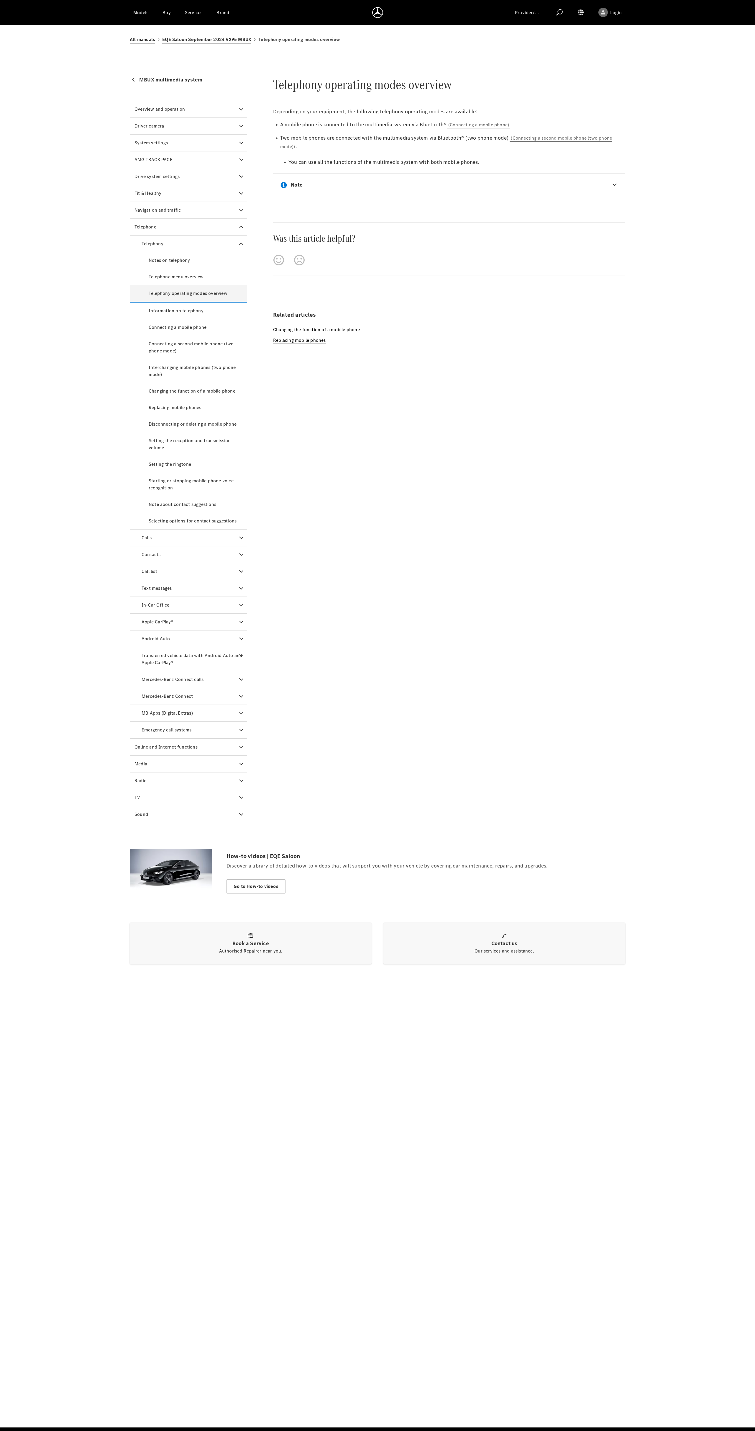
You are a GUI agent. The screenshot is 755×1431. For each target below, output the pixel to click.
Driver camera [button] (149, 126)
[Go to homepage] (377, 12)
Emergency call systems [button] (166, 730)
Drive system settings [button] (157, 176)
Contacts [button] (151, 554)
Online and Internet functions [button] (166, 747)
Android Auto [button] (156, 639)
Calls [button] (147, 538)
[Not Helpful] (299, 260)
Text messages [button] (157, 588)
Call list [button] (149, 571)
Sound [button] (141, 814)
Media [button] (140, 764)
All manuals (142, 39)
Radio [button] (140, 780)
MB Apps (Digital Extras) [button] (167, 713)
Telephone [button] (145, 227)
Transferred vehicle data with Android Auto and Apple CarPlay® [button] (192, 659)
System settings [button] (151, 143)
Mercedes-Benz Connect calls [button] (172, 679)
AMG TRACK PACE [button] (153, 159)
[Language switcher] (580, 12)
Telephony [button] (152, 244)
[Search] (559, 12)
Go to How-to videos (256, 886)
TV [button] (137, 797)
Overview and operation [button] (159, 109)
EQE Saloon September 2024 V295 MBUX (206, 39)
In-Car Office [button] (156, 605)
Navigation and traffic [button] (157, 210)
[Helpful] (278, 260)
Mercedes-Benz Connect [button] (167, 696)
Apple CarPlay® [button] (157, 622)
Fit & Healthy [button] (148, 193)
